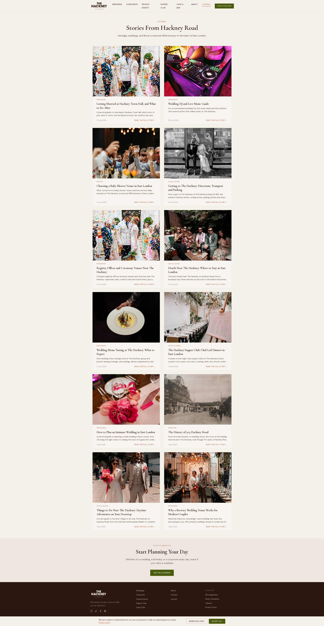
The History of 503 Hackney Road (188, 432)
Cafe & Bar (140, 607)
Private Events (142, 599)
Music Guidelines (212, 599)
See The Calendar (162, 573)
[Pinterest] (105, 611)
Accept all (217, 621)
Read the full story (145, 120)
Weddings (117, 4)
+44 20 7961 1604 (97, 605)
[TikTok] (96, 611)
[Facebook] (100, 611)
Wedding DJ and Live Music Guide (188, 104)
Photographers (211, 595)
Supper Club (141, 603)
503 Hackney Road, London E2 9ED (105, 602)
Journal (206, 4)
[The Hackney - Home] (99, 6)
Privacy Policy (211, 607)
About (194, 4)
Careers (208, 603)
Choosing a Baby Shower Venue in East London (124, 186)
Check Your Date (224, 6)
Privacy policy (104, 622)
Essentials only (196, 621)
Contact (174, 595)
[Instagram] (91, 611)
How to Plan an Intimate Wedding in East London (126, 432)
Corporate (132, 4)
